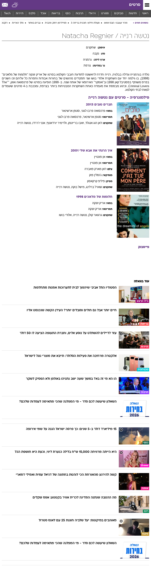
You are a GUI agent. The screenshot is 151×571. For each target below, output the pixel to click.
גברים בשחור (34, 23)
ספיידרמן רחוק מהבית (55, 23)
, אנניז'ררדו (39, 122)
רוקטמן (4, 23)
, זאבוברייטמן (76, 122)
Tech (7, 13)
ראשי (145, 13)
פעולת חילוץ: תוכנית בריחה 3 (85, 23)
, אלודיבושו (66, 215)
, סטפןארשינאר (71, 110)
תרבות (79, 13)
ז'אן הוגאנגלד (93, 122)
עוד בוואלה (141, 281)
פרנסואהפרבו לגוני (93, 110)
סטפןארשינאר (92, 116)
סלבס (32, 13)
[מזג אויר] (15, 5)
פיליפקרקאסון (96, 181)
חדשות (133, 13)
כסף (67, 13)
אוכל (43, 13)
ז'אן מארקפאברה (95, 169)
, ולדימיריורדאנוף (57, 122)
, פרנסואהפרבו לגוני (70, 116)
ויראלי (92, 13)
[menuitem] (132, 14)
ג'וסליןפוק (95, 175)
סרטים (134, 5)
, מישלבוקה (78, 187)
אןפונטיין (99, 156)
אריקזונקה (98, 203)
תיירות (19, 13)
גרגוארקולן (95, 215)
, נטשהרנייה (24, 122)
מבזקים (118, 13)
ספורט (105, 13)
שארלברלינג (94, 187)
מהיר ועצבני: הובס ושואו (115, 23)
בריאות (56, 13)
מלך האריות (18, 23)
